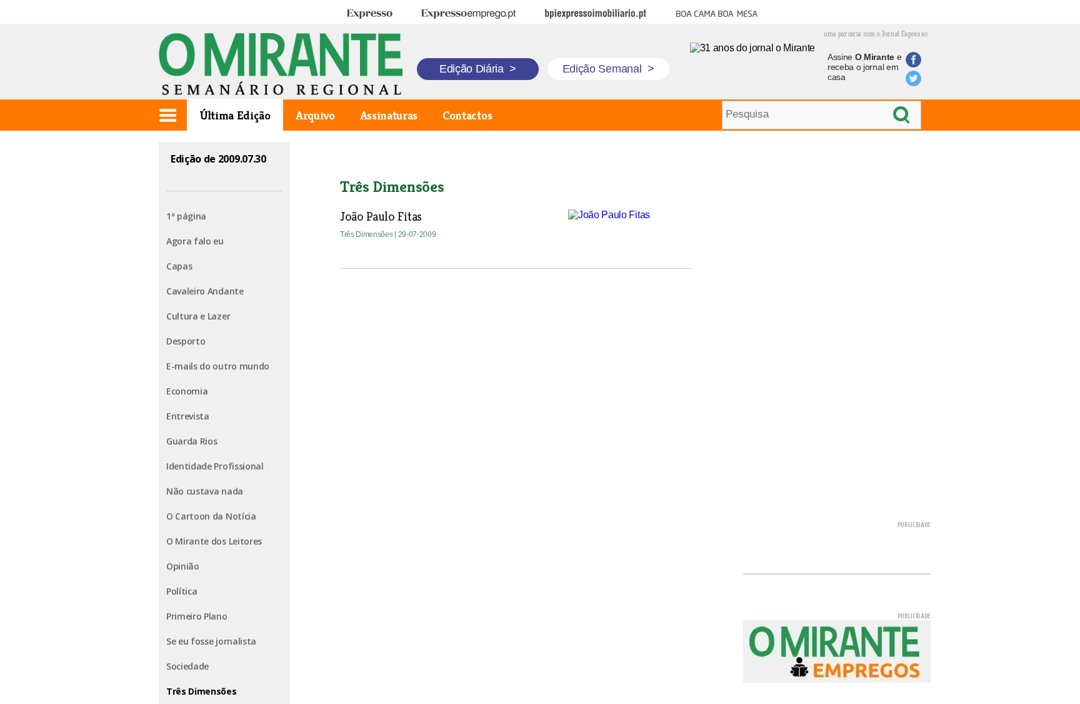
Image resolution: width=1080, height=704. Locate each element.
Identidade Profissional (215, 466)
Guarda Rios (191, 441)
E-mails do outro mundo (217, 366)
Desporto (185, 341)
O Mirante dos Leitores (214, 541)
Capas (179, 266)
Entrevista (187, 416)
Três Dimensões (201, 691)
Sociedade (187, 666)
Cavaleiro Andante (205, 291)
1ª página (186, 216)
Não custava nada (204, 491)
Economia (187, 391)
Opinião (182, 566)
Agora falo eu (195, 241)
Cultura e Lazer (198, 316)
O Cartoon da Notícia (211, 516)
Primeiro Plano (197, 616)
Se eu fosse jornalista (211, 641)
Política (181, 591)
